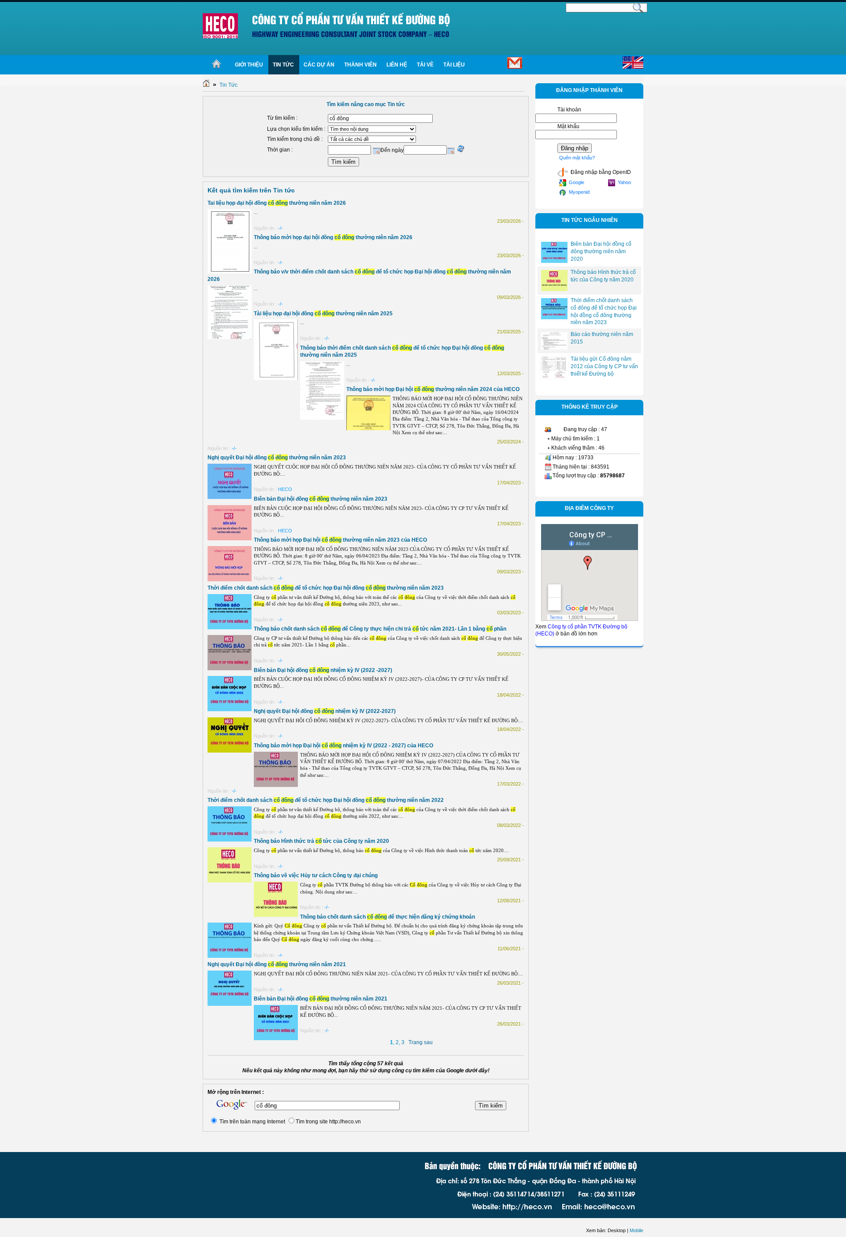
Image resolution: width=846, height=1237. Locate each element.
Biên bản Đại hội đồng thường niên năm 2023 (320, 499)
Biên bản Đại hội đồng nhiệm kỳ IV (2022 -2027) (323, 670)
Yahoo (623, 182)
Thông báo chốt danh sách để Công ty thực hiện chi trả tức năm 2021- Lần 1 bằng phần (380, 629)
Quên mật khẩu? (577, 157)
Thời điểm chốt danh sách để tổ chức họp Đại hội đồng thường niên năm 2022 (326, 800)
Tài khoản (569, 110)
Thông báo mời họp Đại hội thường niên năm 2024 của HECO (432, 389)
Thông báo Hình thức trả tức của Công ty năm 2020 (321, 841)
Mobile (636, 1230)
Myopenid (579, 192)
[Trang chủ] (216, 64)
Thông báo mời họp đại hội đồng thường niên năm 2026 (333, 237)
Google (576, 182)
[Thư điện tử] (500, 64)
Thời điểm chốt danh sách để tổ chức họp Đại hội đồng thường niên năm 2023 (326, 588)
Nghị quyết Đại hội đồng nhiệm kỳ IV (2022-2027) (325, 711)
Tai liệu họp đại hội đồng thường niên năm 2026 (277, 203)
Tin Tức (228, 85)
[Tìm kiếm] (638, 7)
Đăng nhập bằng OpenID (600, 172)
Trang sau (420, 1042)
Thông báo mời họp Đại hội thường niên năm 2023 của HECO (340, 540)
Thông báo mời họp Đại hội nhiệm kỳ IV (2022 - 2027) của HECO (343, 745)
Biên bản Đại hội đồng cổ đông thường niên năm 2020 (601, 251)
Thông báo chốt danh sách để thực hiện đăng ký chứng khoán (387, 917)
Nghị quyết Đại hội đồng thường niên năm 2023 (277, 457)
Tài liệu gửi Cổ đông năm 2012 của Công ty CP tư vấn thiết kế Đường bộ (604, 366)
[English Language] (633, 62)
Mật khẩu (568, 126)
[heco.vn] (220, 25)
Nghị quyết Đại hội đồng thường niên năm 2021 (277, 964)
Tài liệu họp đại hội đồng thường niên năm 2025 (323, 313)
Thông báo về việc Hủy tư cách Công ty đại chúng (316, 875)
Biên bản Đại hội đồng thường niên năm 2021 (320, 999)
